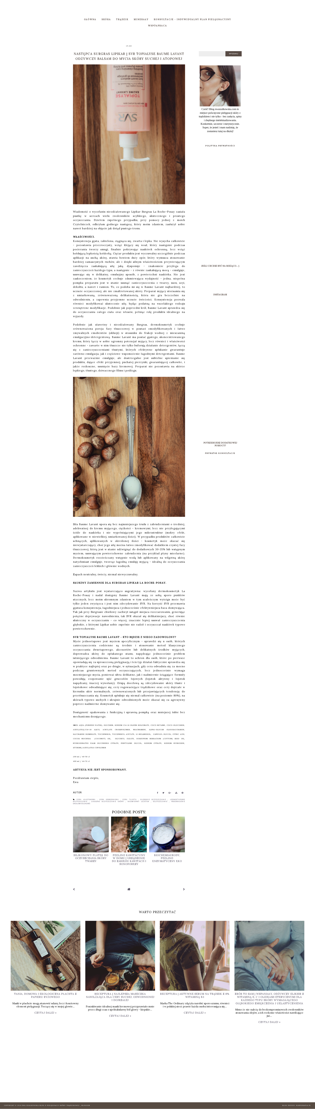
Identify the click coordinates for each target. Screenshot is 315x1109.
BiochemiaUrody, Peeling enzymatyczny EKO (167, 858)
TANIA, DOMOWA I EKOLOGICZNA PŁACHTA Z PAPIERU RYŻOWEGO (45, 995)
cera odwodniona (109, 799)
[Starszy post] (184, 889)
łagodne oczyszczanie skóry (108, 801)
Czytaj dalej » (45, 1012)
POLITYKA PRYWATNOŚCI (220, 146)
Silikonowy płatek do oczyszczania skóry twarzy (91, 858)
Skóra (106, 19)
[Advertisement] (220, 207)
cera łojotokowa (87, 799)
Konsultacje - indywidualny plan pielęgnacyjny (192, 19)
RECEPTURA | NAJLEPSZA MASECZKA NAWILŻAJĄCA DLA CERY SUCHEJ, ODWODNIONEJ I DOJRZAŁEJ (120, 997)
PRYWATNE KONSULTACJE (220, 453)
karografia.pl (303, 1105)
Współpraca (157, 25)
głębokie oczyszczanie (154, 799)
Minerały (141, 19)
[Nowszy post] (74, 889)
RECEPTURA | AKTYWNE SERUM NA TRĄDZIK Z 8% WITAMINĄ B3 (194, 995)
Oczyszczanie (161, 801)
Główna (90, 19)
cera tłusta (130, 799)
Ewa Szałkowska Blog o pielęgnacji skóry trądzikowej (51, 1105)
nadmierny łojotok (139, 801)
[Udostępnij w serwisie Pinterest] (182, 793)
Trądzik (122, 19)
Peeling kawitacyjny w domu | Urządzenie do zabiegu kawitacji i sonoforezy (129, 860)
